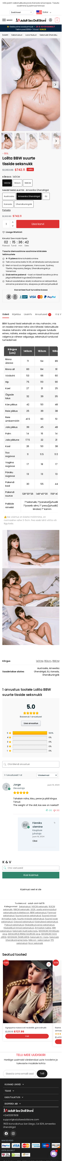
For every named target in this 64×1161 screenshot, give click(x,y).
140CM (7, 182)
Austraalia (9, 196)
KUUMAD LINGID (13, 1084)
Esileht (5, 35)
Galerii (5, 314)
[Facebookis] (6, 1133)
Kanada (8, 204)
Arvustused (42, 314)
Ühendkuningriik (24, 204)
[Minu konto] (50, 20)
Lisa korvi (38, 224)
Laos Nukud (31, 35)
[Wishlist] (48, 964)
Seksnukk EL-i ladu (39, 937)
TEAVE (8, 1090)
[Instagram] (13, 1133)
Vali (27, 1036)
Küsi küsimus (30, 875)
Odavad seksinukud (24, 921)
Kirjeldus (16, 314)
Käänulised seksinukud (46, 921)
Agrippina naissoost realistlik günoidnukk (25, 1027)
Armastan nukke (43, 927)
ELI (46, 196)
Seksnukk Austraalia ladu (25, 930)
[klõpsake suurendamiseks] (32, 84)
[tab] (6, 314)
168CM (28, 182)
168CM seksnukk (21, 909)
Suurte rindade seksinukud (30, 918)
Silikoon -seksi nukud (39, 940)
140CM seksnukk (39, 906)
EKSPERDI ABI (11, 1103)
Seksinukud (16, 35)
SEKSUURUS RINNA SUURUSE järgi (24, 933)
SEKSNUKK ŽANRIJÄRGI (18, 937)
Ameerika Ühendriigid (29, 196)
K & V (58, 314)
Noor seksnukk (35, 943)
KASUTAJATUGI (12, 1097)
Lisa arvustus (31, 723)
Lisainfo (28, 314)
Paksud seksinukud (14, 924)
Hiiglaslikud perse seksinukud (39, 924)
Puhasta (6, 210)
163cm (17, 182)
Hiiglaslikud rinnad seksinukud (19, 927)
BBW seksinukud (38, 912)
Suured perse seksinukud (28, 915)
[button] (56, 20)
